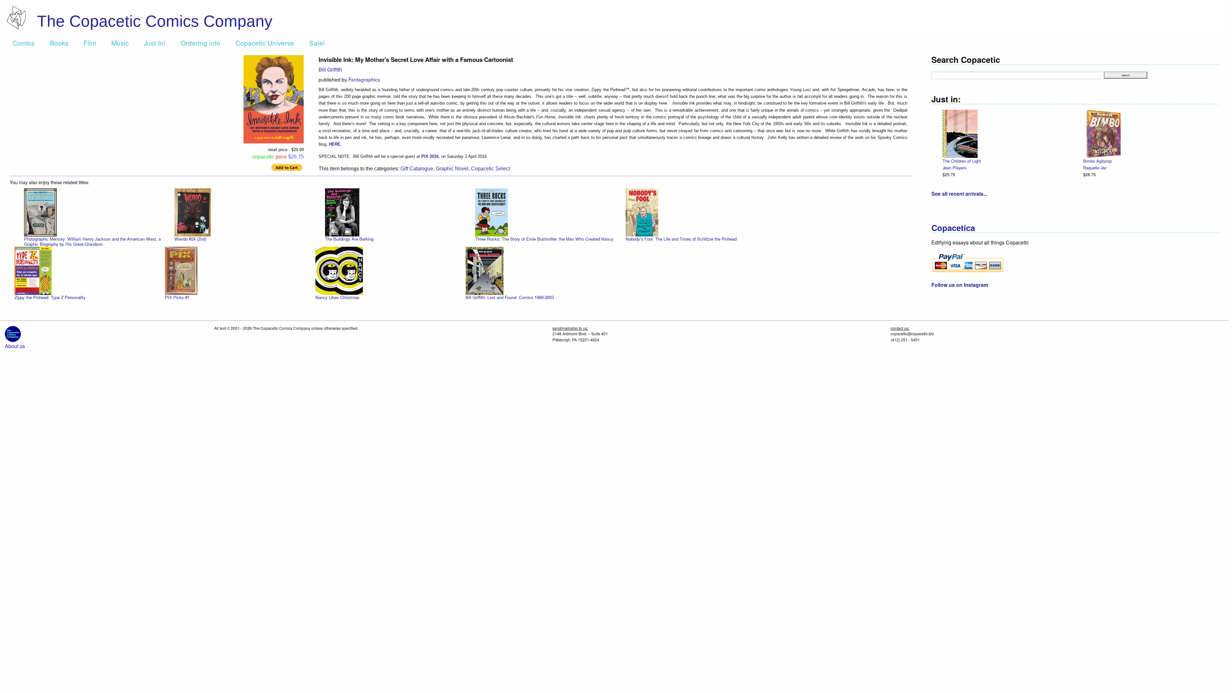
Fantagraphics (364, 79)
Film (89, 42)
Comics (24, 42)
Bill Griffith (330, 69)
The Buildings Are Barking (349, 239)
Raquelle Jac (1095, 168)
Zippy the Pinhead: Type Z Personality (50, 297)
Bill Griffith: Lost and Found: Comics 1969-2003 (510, 297)
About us (15, 346)
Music (120, 42)
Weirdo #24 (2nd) (190, 239)
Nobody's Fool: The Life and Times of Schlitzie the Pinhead (681, 239)
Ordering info (200, 42)
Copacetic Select (490, 168)
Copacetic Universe (264, 42)
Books (59, 42)
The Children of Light (962, 161)
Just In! (155, 42)
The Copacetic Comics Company (154, 21)
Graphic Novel (452, 168)
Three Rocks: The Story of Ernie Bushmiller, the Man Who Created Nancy (544, 239)
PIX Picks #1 (177, 297)
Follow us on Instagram (959, 284)
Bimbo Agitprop (1097, 161)
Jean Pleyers (954, 168)
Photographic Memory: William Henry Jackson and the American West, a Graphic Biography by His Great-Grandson (92, 241)
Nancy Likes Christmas (337, 297)
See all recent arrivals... (959, 193)
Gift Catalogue (416, 168)
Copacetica (953, 228)
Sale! (317, 42)
